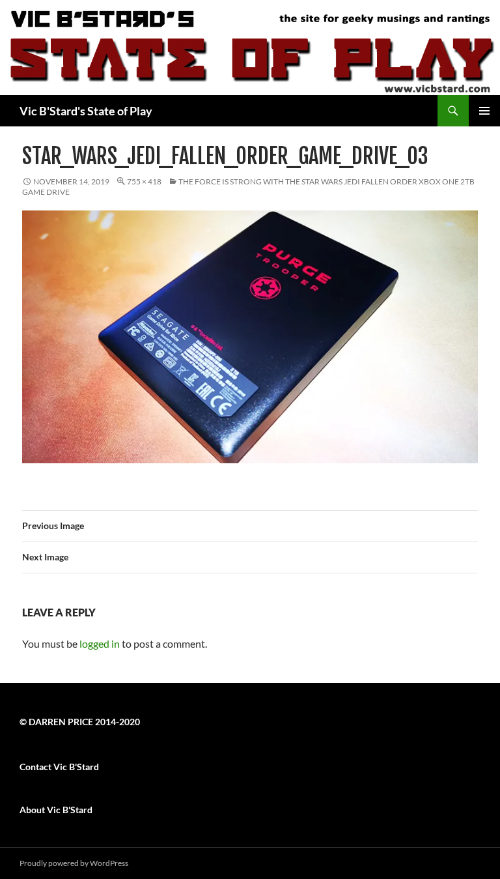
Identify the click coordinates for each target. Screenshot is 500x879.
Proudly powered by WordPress (74, 863)
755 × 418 (144, 181)
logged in (99, 643)
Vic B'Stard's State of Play (86, 111)
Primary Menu (484, 110)
